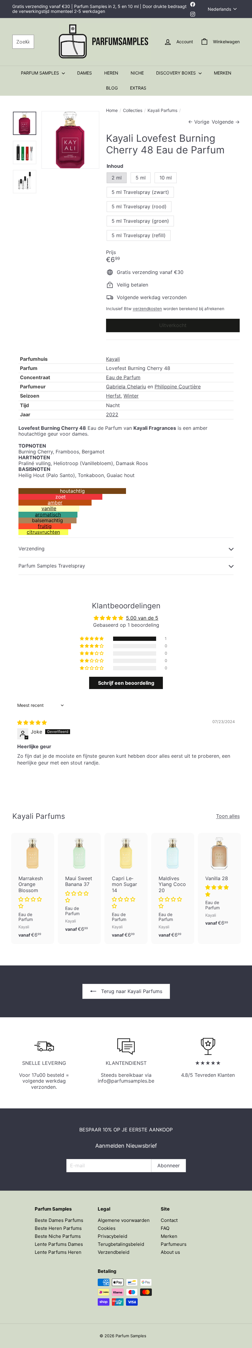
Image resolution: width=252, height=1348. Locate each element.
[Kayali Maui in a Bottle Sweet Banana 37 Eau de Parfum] (79, 885)
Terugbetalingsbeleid (121, 1244)
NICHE (137, 72)
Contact (169, 1220)
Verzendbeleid (113, 1252)
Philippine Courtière (178, 386)
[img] (32, 722)
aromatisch (48, 514)
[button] (92, 639)
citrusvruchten (43, 532)
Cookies (107, 1228)
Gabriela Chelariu (126, 386)
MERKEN (222, 72)
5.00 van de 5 (142, 618)
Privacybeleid (112, 1236)
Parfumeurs (174, 1244)
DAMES (84, 72)
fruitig (45, 526)
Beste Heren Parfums (58, 1228)
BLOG (112, 88)
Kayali (113, 359)
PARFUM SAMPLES (40, 72)
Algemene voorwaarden (124, 1220)
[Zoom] (70, 139)
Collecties (132, 110)
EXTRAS (138, 88)
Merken (169, 1236)
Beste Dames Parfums (59, 1220)
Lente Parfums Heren (58, 1252)
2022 (112, 414)
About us (170, 1252)
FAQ (165, 1228)
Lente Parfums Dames (59, 1244)
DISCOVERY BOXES (176, 72)
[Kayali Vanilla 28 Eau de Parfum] (219, 882)
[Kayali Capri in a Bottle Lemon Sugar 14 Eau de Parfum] (126, 888)
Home (112, 110)
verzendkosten (147, 308)
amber (55, 502)
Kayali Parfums (162, 110)
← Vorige (198, 122)
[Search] (28, 42)
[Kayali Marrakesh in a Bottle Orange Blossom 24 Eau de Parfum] (32, 888)
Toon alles (228, 816)
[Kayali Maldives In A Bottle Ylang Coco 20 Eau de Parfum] (172, 888)
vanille (48, 508)
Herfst (113, 396)
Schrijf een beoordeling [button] (126, 683)
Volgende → (226, 122)
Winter (131, 396)
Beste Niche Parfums (58, 1236)
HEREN (111, 72)
